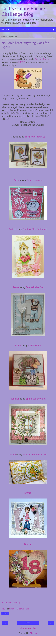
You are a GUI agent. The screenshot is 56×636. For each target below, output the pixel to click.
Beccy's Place (41, 59)
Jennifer (15, 399)
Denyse (28, 544)
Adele (17, 180)
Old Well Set (34, 345)
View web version (28, 628)
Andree (12, 229)
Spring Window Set (35, 399)
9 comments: (23, 609)
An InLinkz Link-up (10, 602)
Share (5, 613)
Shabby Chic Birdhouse (35, 229)
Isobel (18, 345)
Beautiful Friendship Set (35, 454)
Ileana (16, 287)
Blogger (33, 633)
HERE (22, 62)
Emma (28, 493)
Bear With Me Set (34, 287)
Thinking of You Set (35, 137)
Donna (12, 454)
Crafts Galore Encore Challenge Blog (23, 11)
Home (28, 623)
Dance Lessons (34, 180)
